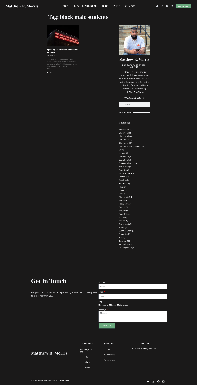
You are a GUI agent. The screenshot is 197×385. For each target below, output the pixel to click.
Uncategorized (125, 247)
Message (102, 309)
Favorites (123, 170)
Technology (124, 244)
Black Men (123, 133)
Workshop (123, 305)
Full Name (103, 282)
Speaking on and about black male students (62, 51)
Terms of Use (109, 360)
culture (122, 153)
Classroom (123, 143)
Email (101, 292)
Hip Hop (122, 183)
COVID (121, 150)
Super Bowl (124, 234)
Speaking (104, 305)
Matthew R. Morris (22, 6)
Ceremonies (124, 139)
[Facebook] (167, 6)
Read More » (51, 73)
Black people (124, 136)
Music (121, 200)
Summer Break (125, 231)
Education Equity (126, 163)
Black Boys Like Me (85, 6)
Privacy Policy (109, 354)
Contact (130, 6)
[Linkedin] (172, 6)
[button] (183, 6)
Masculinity (124, 197)
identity (122, 187)
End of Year (124, 166)
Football (122, 176)
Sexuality (123, 220)
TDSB (121, 237)
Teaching (123, 241)
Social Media (124, 224)
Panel (113, 305)
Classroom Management (129, 146)
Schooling (123, 217)
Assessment (124, 129)
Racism (122, 207)
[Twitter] (157, 6)
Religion (122, 210)
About (65, 6)
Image (121, 190)
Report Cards (124, 214)
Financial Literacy (126, 173)
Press (116, 6)
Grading (122, 180)
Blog (105, 6)
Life (120, 193)
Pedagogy (123, 204)
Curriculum (124, 156)
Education (123, 160)
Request (102, 301)
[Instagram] (162, 6)
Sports (122, 227)
